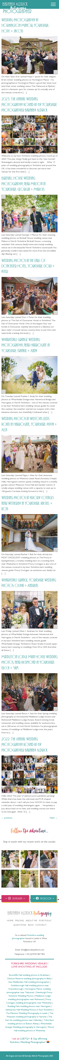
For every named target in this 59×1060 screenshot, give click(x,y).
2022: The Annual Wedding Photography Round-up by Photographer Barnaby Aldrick (24, 745)
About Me (31, 921)
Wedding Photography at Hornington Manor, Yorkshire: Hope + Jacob (25, 26)
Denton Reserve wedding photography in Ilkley (29, 979)
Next (54, 818)
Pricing (19, 921)
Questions (19, 925)
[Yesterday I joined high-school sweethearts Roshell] (10, 879)
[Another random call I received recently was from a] (49, 879)
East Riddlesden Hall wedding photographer (28, 982)
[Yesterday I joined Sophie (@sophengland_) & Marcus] (29, 859)
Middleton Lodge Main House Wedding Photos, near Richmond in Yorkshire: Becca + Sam (29, 662)
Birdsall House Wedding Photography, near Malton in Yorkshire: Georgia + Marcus (23, 184)
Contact (41, 925)
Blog (31, 925)
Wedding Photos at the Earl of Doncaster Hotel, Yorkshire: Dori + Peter (28, 266)
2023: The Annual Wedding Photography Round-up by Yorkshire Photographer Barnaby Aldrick (29, 105)
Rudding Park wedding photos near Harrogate (29, 1006)
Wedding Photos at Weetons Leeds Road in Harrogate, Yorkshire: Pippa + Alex (29, 424)
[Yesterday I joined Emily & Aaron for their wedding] (10, 859)
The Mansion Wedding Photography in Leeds (27, 1013)
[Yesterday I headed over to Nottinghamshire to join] (49, 859)
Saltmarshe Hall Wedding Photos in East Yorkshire (29, 1010)
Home (10, 921)
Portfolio (45, 921)
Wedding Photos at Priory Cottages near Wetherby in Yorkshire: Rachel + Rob (27, 503)
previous (6, 818)
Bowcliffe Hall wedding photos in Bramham (29, 975)
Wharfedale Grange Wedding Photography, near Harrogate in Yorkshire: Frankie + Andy (25, 345)
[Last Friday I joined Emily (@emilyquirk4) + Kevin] (29, 879)
